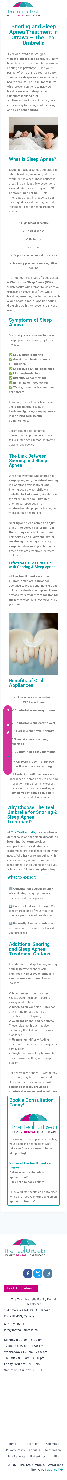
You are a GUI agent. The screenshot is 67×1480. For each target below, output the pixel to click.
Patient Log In (39, 1456)
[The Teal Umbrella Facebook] (8, 725)
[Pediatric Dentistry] (8, 755)
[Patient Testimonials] (8, 762)
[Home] (8, 710)
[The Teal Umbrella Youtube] (8, 747)
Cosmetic (52, 1443)
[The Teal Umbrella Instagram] (8, 740)
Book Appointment (21, 1288)
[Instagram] (47, 1273)
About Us (35, 1450)
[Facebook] (27, 1273)
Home (12, 1443)
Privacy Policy (15, 1450)
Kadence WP (54, 1469)
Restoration (53, 1450)
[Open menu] (60, 9)
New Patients (16, 1456)
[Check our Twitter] (8, 732)
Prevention (31, 1443)
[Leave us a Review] (8, 770)
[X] (38, 1273)
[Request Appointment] (8, 717)
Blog (57, 1456)
